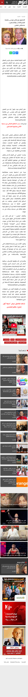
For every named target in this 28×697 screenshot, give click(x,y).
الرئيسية (25, 6)
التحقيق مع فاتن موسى (21, 339)
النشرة (19, 6)
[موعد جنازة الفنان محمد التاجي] (22, 370)
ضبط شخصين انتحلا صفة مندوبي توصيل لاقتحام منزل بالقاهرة (9, 402)
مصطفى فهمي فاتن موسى (11, 342)
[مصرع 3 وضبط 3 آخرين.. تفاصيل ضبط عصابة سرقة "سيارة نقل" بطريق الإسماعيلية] (22, 460)
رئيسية (12, 339)
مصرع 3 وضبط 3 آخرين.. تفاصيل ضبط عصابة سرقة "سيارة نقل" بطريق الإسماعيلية (8, 459)
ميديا (14, 6)
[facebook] (17, 52)
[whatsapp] (10, 52)
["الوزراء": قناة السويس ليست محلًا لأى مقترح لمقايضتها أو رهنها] (22, 392)
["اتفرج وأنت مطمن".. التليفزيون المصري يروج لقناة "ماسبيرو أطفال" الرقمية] (22, 381)
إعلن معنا (6, 662)
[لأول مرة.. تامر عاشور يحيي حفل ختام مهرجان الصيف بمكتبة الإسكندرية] (14, 517)
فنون (9, 6)
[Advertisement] (14, 92)
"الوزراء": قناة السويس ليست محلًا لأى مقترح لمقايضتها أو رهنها (9, 391)
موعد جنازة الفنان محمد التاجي (9, 367)
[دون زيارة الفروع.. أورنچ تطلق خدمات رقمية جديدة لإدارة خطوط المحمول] (22, 482)
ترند (5, 6)
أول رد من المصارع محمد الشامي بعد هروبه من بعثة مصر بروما (8, 414)
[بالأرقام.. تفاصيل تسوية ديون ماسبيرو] (22, 448)
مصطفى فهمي (22, 342)
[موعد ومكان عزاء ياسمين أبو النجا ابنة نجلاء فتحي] (22, 359)
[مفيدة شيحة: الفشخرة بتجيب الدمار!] (14, 533)
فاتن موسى (6, 339)
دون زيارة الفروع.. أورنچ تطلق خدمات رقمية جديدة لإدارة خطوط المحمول (9, 481)
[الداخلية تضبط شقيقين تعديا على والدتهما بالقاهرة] (22, 437)
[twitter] (13, 52)
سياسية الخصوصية (15, 662)
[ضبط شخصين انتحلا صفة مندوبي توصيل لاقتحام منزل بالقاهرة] (22, 403)
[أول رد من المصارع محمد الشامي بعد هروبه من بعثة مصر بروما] (22, 415)
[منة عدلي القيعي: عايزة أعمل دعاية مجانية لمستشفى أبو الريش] (22, 471)
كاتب (20, 48)
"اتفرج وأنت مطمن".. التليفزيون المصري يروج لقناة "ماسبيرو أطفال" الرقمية (9, 380)
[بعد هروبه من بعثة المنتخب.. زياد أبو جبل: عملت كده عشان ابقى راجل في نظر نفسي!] (14, 549)
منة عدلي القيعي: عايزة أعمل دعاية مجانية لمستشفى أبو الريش (9, 470)
